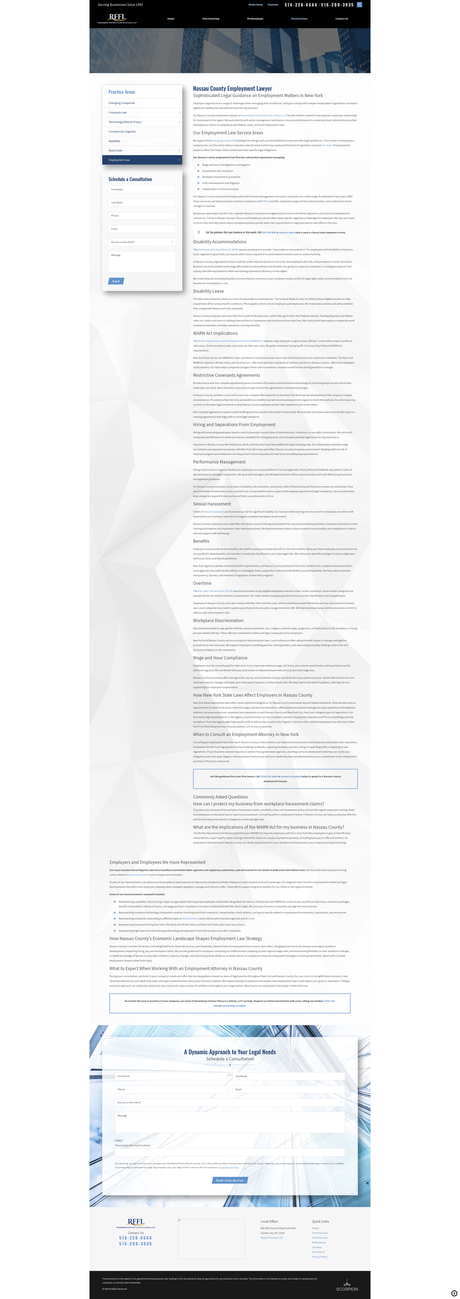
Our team (327, 145)
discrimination (190, 918)
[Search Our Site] (359, 4)
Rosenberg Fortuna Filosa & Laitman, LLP (264, 115)
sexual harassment (214, 511)
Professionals (255, 18)
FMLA (266, 201)
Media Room (256, 4)
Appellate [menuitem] (114, 141)
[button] (454, 1293)
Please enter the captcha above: (132, 1145)
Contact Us (342, 18)
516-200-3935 (337, 4)
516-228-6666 (301, 4)
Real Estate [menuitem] (115, 150)
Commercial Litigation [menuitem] (122, 131)
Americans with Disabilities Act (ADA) (218, 249)
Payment (273, 4)
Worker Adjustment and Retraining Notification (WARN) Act (230, 341)
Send (116, 281)
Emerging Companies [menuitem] (122, 103)
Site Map (317, 1247)
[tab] (179, 112)
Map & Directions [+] (272, 1237)
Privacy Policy (319, 1256)
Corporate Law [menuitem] (118, 112)
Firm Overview (210, 18)
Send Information (230, 1180)
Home (170, 18)
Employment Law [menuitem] (119, 160)
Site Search (318, 1252)
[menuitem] (170, 18)
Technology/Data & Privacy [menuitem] (125, 122)
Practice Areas (299, 18)
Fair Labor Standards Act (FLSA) (215, 591)
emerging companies (223, 140)
